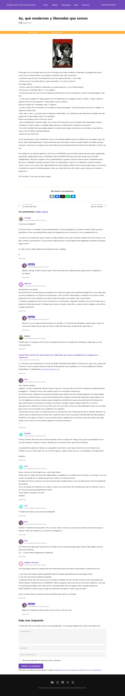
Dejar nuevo (42, 212)
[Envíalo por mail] (51, 196)
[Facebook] (62, 682)
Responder (22, 258)
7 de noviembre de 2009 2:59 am (38, 267)
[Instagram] (57, 682)
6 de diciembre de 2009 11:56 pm (38, 606)
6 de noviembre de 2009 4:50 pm (35, 382)
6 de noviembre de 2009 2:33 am (35, 338)
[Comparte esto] (57, 196)
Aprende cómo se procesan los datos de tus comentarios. (78, 670)
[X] (67, 682)
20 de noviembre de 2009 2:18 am (35, 436)
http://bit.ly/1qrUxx (49, 369)
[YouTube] (52, 682)
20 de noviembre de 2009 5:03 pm (35, 543)
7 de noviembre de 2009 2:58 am (38, 319)
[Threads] (73, 682)
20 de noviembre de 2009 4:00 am (35, 508)
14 (58, 32)
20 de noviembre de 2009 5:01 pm (35, 524)
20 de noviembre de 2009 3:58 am (35, 468)
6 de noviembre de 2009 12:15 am (35, 220)
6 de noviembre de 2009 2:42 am (29, 360)
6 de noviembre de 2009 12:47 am (35, 286)
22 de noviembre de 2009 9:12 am (35, 565)
